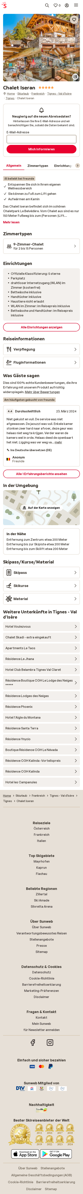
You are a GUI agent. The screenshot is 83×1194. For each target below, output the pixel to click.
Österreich (42, 828)
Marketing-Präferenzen (41, 991)
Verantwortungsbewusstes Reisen (41, 933)
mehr (58, 442)
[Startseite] (4, 5)
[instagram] (50, 1045)
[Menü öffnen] (76, 5)
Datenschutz (41, 972)
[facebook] (33, 1045)
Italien (41, 841)
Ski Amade (41, 900)
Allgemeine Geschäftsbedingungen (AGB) (41, 1175)
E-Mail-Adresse (18, 132)
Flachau (41, 874)
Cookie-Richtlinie (41, 978)
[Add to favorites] (74, 19)
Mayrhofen (42, 861)
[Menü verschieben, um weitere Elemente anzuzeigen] (77, 165)
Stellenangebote (42, 939)
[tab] (13, 165)
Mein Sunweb (41, 1024)
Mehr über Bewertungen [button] (42, 392)
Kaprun (41, 867)
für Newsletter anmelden (41, 1030)
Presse (41, 946)
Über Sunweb (41, 927)
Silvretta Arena (42, 906)
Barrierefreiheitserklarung (41, 984)
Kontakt (41, 1017)
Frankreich (41, 835)
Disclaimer (41, 997)
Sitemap (42, 952)
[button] (41, 31)
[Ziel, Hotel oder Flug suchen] (47, 5)
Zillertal (41, 894)
